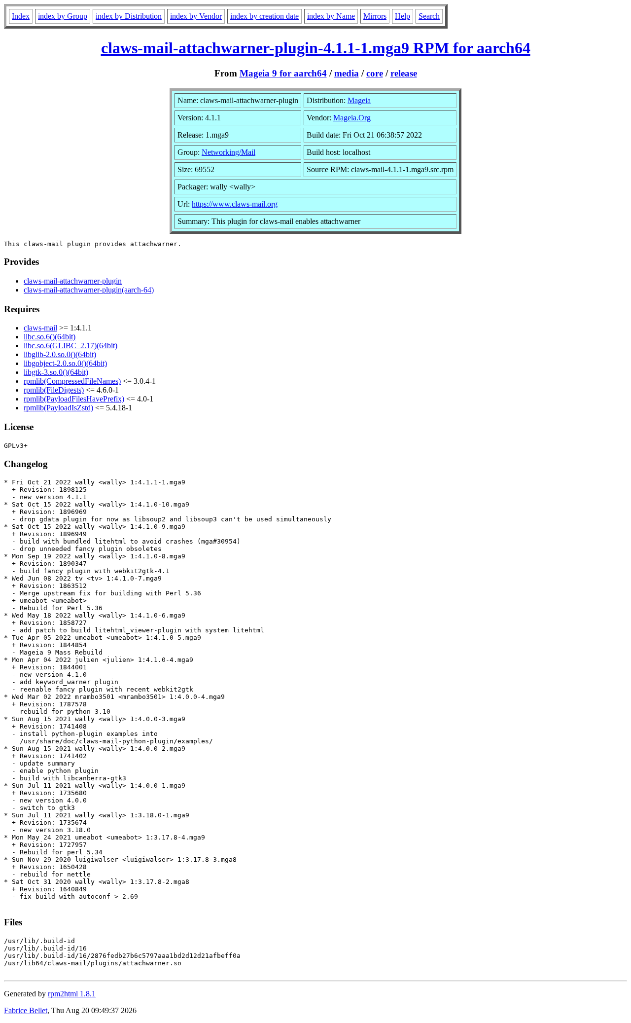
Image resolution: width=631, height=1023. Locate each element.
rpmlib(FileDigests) (54, 390)
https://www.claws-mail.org (235, 204)
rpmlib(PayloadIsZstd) (58, 407)
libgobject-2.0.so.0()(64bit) (65, 363)
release (403, 73)
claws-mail (40, 328)
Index (21, 16)
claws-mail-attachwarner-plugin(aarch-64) (89, 290)
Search (429, 16)
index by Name (331, 16)
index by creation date (264, 16)
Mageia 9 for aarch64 (283, 73)
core (374, 73)
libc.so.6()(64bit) (49, 336)
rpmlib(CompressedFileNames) (72, 381)
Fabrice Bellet (25, 1010)
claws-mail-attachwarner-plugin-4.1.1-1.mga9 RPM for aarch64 (315, 48)
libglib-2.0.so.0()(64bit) (60, 354)
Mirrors (374, 16)
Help (402, 16)
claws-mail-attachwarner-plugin (73, 281)
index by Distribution (129, 16)
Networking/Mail (228, 152)
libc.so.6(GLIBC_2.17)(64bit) (70, 345)
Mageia (359, 100)
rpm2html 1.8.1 (72, 993)
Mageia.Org (352, 117)
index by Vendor (196, 16)
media (346, 73)
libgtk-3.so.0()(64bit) (56, 372)
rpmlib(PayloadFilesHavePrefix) (74, 399)
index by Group (62, 16)
